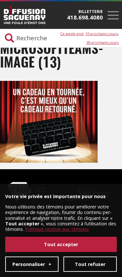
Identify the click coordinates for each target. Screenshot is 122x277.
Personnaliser (31, 264)
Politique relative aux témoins (57, 229)
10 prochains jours (101, 33)
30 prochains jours (102, 42)
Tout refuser (90, 264)
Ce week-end (71, 33)
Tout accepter (61, 244)
